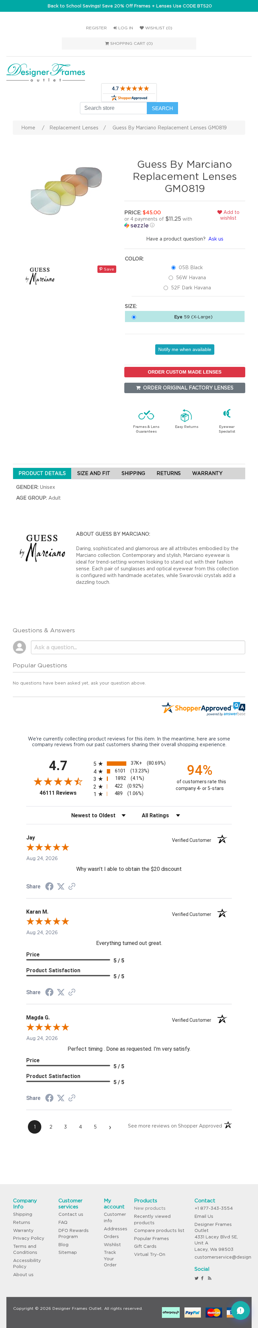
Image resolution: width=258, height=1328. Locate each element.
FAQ (63, 1222)
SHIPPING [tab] (133, 473)
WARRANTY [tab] (207, 473)
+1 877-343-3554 (214, 1208)
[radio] (128, 763)
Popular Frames (151, 1238)
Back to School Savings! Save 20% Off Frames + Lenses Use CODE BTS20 (130, 5)
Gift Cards (145, 1246)
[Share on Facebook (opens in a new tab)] (49, 887)
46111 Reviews (65, 793)
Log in (125, 28)
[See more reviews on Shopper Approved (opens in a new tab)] (72, 887)
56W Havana (191, 277)
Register (96, 28)
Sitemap (67, 1252)
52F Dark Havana (191, 287)
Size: (131, 306)
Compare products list (159, 1230)
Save (108, 269)
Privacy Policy (28, 1238)
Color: (134, 258)
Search (162, 108)
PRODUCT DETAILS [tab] (42, 473)
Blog (63, 1244)
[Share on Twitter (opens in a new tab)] (61, 886)
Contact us (70, 1214)
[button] (163, 222)
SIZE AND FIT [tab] (93, 473)
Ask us (215, 239)
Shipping (22, 1214)
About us (23, 1274)
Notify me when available (184, 349)
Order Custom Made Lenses (184, 372)
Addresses (115, 1228)
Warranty (23, 1230)
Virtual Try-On (149, 1254)
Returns (21, 1222)
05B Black (191, 267)
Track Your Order (110, 1258)
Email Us (204, 1216)
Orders (111, 1236)
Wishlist (112, 1244)
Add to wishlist (230, 215)
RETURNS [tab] (169, 473)
